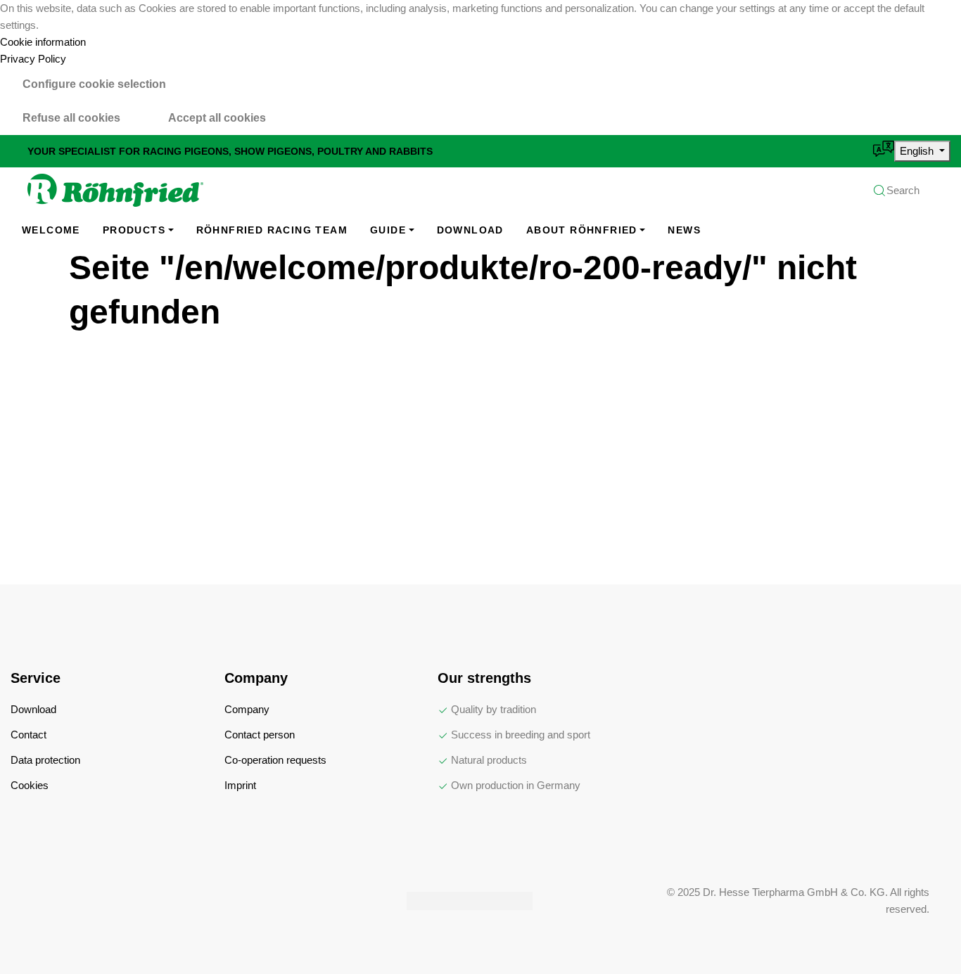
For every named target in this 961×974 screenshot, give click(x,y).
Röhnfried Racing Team (272, 230)
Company (246, 709)
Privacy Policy (33, 59)
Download (470, 230)
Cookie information (43, 42)
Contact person (259, 735)
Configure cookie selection (94, 84)
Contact (28, 735)
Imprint (240, 785)
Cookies (30, 785)
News (684, 230)
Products (134, 230)
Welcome (51, 230)
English (918, 151)
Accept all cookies (217, 118)
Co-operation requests (275, 760)
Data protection (45, 760)
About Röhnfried (581, 230)
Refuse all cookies (71, 118)
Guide (388, 230)
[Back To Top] (921, 934)
